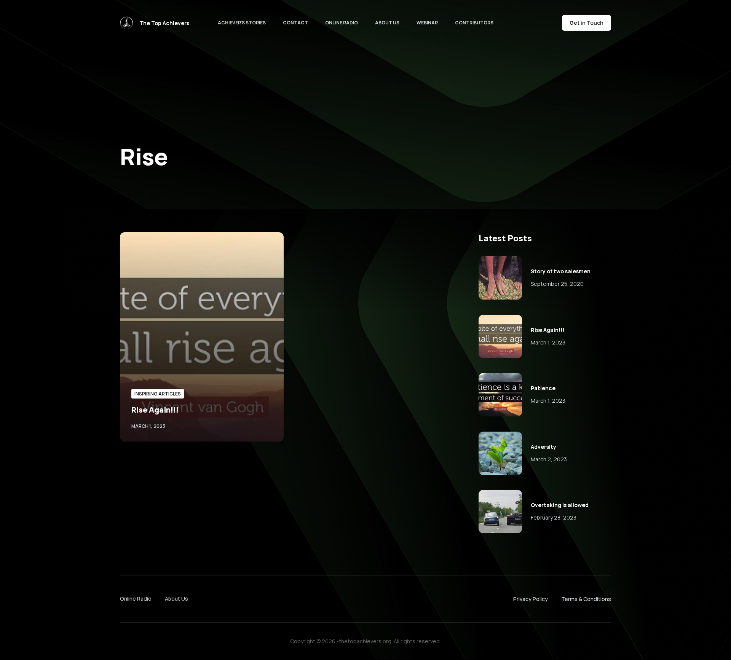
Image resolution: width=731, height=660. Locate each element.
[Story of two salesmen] (500, 278)
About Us (387, 22)
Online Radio (341, 22)
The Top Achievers (164, 23)
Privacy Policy (530, 599)
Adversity (543, 446)
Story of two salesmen (561, 271)
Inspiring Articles (157, 394)
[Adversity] (500, 453)
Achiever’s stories (242, 22)
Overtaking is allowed (560, 505)
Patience (543, 388)
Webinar (427, 22)
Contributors (474, 22)
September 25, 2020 (557, 283)
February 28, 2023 (553, 517)
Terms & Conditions (586, 599)
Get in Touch (586, 22)
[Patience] (500, 394)
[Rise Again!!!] (202, 337)
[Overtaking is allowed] (500, 511)
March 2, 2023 (549, 459)
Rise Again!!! (155, 410)
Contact (295, 22)
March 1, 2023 (548, 342)
